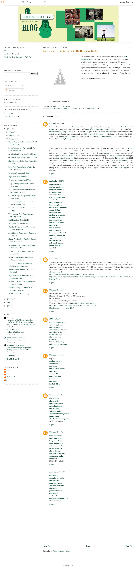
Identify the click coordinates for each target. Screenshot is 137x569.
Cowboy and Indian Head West (19, 180)
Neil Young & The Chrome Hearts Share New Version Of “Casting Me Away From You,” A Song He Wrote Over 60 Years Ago (21, 322)
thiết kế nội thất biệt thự (70, 136)
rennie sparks (68, 108)
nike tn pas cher (55, 337)
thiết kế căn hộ (120, 167)
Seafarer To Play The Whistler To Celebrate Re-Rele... (20, 288)
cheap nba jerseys (55, 334)
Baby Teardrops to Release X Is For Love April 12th (21, 184)
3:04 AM (57, 319)
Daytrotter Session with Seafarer (19, 173)
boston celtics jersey (56, 341)
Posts (9, 85)
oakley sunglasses (55, 325)
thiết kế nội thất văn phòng (96, 129)
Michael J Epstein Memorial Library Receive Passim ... (21, 282)
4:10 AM (60, 355)
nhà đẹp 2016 (73, 160)
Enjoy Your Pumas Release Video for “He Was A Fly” (21, 168)
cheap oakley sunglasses (58, 329)
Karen (51, 258)
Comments (11, 90)
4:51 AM (62, 472)
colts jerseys (53, 339)
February (12, 135)
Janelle (7, 373)
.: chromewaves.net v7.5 (16, 337)
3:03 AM (58, 259)
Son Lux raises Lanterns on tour (17, 340)
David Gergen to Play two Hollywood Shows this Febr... (22, 246)
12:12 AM (60, 123)
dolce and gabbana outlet (58, 344)
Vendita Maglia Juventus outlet (84, 305)
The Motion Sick (13, 359)
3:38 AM (60, 290)
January (12, 139)
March (11, 132)
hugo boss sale (54, 327)
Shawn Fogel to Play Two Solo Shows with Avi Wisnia (22, 240)
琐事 (51, 318)
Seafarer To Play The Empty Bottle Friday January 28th (20, 203)
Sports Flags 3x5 (101, 276)
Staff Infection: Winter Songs (18, 294)
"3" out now (8, 113)
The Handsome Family (92, 108)
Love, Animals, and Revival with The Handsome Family (70, 51)
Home (88, 546)
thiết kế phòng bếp (122, 158)
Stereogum (11, 317)
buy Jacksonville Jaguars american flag (63, 276)
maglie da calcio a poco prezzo (83, 303)
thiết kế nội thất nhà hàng (114, 151)
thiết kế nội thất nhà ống (109, 136)
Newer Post (47, 546)
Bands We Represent (11, 54)
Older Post (129, 546)
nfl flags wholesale (56, 272)
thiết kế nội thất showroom (93, 134)
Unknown (52, 123)
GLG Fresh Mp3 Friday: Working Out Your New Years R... (21, 228)
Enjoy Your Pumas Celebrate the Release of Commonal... (20, 264)
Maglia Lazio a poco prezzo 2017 (61, 308)
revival (78, 108)
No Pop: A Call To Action (15, 332)
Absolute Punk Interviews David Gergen (22, 154)
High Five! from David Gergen (19, 223)
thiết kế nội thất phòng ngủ (62, 139)
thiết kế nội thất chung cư (72, 126)
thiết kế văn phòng (68, 155)
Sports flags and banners (117, 276)
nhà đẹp (106, 153)
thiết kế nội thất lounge (118, 160)
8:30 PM (61, 181)
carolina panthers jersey (57, 322)
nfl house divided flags (57, 274)
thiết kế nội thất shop (105, 131)
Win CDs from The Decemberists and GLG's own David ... (21, 190)
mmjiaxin (53, 181)
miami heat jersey (55, 332)
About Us (7, 51)
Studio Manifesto (13, 329)
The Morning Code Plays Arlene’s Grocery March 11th (20, 215)
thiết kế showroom (115, 155)
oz (121, 134)
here (103, 78)
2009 (9, 302)
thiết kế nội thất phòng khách (60, 131)
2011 (9, 129)
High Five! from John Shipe (18, 176)
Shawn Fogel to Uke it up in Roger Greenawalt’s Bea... (20, 258)
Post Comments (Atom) (61, 551)
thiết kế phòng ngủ (63, 158)
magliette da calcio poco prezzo (60, 305)
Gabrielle (8, 370)
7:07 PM (60, 395)
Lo (6, 380)
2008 (9, 306)
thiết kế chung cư (88, 151)
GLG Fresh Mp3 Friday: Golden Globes (22, 157)
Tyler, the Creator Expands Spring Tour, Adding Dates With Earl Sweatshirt (20, 348)
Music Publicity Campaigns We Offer (17, 57)
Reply (51, 173)
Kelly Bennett (10, 377)
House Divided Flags (86, 276)
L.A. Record (55, 108)
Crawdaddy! (11, 355)
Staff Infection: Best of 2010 (18, 220)
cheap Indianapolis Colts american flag (80, 274)
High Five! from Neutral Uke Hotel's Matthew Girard (21, 276)
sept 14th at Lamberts (12, 116)
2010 (9, 299)
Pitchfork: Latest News (15, 345)
